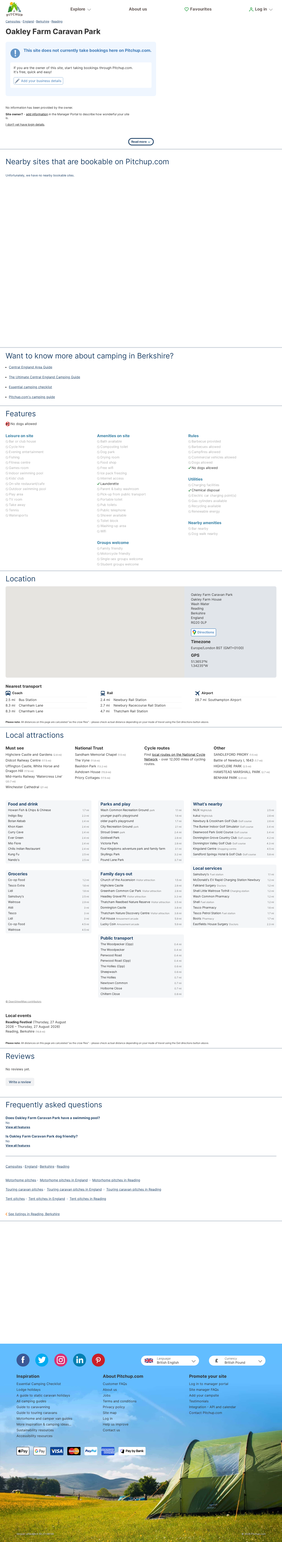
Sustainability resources (35, 1430)
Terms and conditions (119, 1401)
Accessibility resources (34, 1436)
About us (138, 9)
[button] (170, 1361)
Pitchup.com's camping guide (32, 397)
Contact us (111, 1430)
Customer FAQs (115, 1384)
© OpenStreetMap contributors (23, 1001)
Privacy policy (114, 1407)
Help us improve (115, 1424)
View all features (18, 1127)
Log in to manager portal (208, 1384)
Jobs (106, 1395)
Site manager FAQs (204, 1389)
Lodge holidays (28, 1389)
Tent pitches (15, 1199)
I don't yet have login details (25, 124)
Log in (108, 1418)
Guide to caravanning (33, 1407)
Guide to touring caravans (37, 1413)
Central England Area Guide (30, 367)
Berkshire (42, 21)
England (28, 21)
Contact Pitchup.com (205, 1413)
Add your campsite (204, 1395)
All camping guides (31, 1401)
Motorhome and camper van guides (44, 1418)
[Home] (14, 9)
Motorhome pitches (21, 1180)
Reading (57, 21)
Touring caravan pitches (24, 1189)
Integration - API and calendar (212, 1407)
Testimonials (199, 1401)
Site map (110, 1413)
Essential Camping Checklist (39, 1384)
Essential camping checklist (30, 387)
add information (37, 114)
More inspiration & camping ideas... (44, 1424)
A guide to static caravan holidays (43, 1395)
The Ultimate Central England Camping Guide (44, 377)
